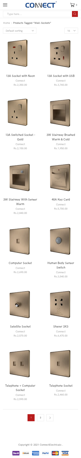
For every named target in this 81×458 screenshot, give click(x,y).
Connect (20, 80)
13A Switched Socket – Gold (20, 137)
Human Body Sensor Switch (60, 265)
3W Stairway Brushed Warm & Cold (61, 137)
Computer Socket (20, 263)
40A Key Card (61, 199)
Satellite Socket (20, 326)
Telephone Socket (61, 385)
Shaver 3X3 (60, 326)
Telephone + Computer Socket (20, 388)
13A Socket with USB (61, 76)
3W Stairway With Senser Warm (20, 202)
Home (6, 22)
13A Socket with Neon (20, 76)
